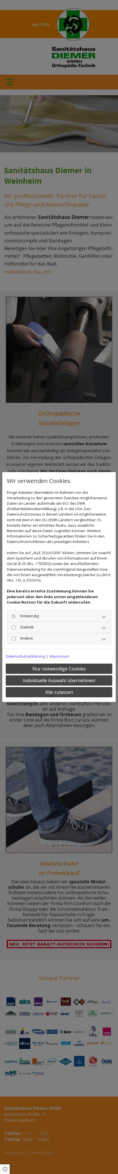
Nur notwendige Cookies (59, 669)
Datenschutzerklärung (25, 656)
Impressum (59, 656)
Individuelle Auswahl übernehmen (59, 680)
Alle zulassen (59, 692)
